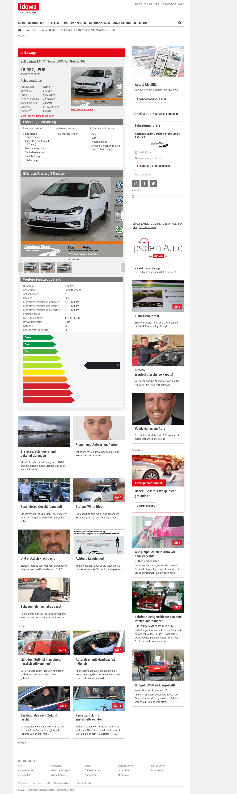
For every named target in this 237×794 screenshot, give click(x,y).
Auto (21, 23)
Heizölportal (24, 775)
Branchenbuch (158, 770)
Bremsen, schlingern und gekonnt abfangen (38, 453)
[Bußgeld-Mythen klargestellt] (158, 665)
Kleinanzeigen (99, 23)
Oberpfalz (169, 223)
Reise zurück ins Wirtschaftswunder (89, 717)
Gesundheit (123, 770)
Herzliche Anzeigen (60, 770)
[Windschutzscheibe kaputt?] (158, 350)
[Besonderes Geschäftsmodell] (44, 490)
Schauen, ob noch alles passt (41, 607)
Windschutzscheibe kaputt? (154, 374)
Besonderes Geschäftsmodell (41, 507)
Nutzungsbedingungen (63, 783)
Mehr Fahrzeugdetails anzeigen (37, 115)
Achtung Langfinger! (90, 558)
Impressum (37, 783)
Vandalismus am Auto (150, 429)
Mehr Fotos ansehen (82, 109)
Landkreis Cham (151, 223)
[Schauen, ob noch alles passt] (44, 590)
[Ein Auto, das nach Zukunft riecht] (44, 698)
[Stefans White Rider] (99, 490)
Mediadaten (124, 775)
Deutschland (147, 227)
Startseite (31, 30)
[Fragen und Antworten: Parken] (99, 428)
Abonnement (91, 775)
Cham (136, 223)
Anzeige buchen (124, 23)
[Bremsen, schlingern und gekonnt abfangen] (44, 431)
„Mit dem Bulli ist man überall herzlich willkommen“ (41, 662)
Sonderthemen (58, 775)
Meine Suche (49, 30)
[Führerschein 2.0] (158, 296)
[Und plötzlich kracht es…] (44, 542)
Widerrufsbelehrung (85, 783)
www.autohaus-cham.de (149, 158)
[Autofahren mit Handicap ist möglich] (99, 643)
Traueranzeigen (74, 23)
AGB (48, 783)
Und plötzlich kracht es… (38, 558)
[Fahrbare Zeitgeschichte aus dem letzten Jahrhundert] (158, 597)
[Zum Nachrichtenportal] (28, 8)
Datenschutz (23, 783)
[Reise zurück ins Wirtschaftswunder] (99, 698)
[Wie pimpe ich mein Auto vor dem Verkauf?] (158, 532)
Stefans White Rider (90, 507)
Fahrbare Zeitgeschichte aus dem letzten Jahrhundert (158, 619)
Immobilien (36, 23)
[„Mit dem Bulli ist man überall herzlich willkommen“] (44, 643)
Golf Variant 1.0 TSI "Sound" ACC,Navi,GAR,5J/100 (87, 30)
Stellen (53, 23)
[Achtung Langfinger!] (99, 542)
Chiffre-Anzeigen (93, 770)
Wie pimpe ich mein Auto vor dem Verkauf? (155, 554)
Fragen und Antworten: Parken (97, 445)
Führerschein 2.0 (147, 316)
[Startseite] (21, 30)
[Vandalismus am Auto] (158, 408)
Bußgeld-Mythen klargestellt (155, 685)
